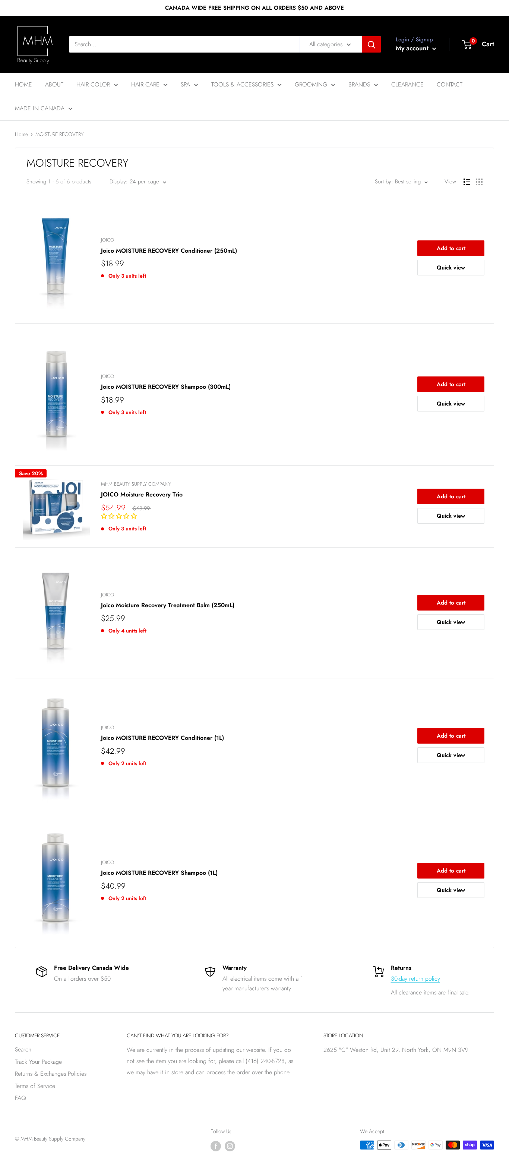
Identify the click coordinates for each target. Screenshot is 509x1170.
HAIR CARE (145, 84)
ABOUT (54, 84)
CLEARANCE (407, 84)
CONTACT (449, 84)
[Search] (371, 44)
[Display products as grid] (479, 182)
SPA (185, 84)
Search (23, 1049)
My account (413, 48)
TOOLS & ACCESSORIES (242, 84)
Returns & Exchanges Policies (50, 1073)
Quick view (451, 268)
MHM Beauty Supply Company (136, 484)
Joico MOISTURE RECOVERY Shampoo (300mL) (166, 386)
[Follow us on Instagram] (230, 1146)
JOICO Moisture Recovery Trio (142, 494)
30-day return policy (415, 978)
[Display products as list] (467, 182)
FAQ (20, 1098)
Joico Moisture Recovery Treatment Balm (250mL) (167, 605)
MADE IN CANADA (39, 108)
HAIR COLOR (93, 84)
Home (21, 134)
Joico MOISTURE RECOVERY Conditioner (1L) (162, 738)
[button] (120, 516)
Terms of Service (35, 1086)
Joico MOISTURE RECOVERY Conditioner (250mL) (169, 250)
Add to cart (451, 248)
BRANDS (359, 84)
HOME (23, 84)
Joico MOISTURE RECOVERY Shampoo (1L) (159, 872)
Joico (107, 239)
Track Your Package (38, 1061)
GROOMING (311, 84)
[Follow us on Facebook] (216, 1146)
